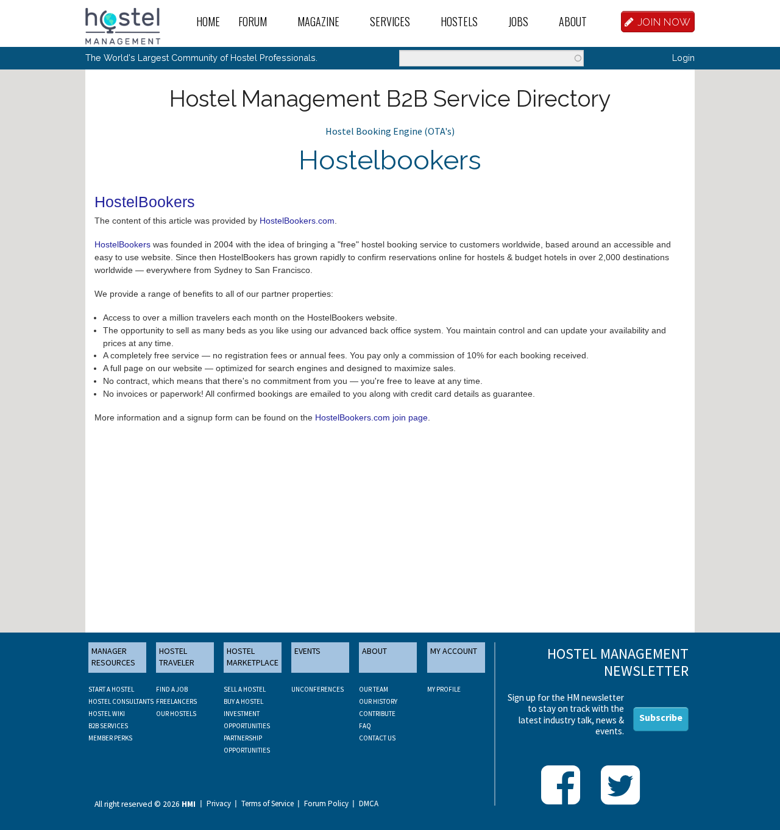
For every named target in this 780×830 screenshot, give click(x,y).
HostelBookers (122, 244)
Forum (252, 21)
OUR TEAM (373, 689)
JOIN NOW (664, 22)
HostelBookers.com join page (371, 417)
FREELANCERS (176, 701)
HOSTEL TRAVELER (176, 657)
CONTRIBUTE (377, 713)
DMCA (368, 804)
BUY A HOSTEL (243, 701)
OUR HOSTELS (176, 713)
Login (683, 57)
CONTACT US (377, 738)
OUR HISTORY (378, 701)
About (573, 21)
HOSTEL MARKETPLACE (252, 657)
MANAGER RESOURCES (113, 657)
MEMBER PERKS (110, 738)
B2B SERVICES (108, 726)
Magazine (318, 21)
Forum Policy (326, 804)
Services (390, 21)
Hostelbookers (390, 160)
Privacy (219, 804)
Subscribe (660, 717)
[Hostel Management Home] (122, 25)
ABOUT (374, 650)
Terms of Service (267, 804)
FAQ (365, 726)
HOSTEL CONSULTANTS (121, 701)
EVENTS (307, 650)
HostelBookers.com (297, 220)
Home (208, 21)
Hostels (459, 21)
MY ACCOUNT (453, 650)
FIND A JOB (172, 689)
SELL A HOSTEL (245, 689)
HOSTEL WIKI (106, 713)
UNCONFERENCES (317, 689)
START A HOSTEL (111, 689)
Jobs (518, 21)
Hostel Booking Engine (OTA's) (390, 131)
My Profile (444, 689)
